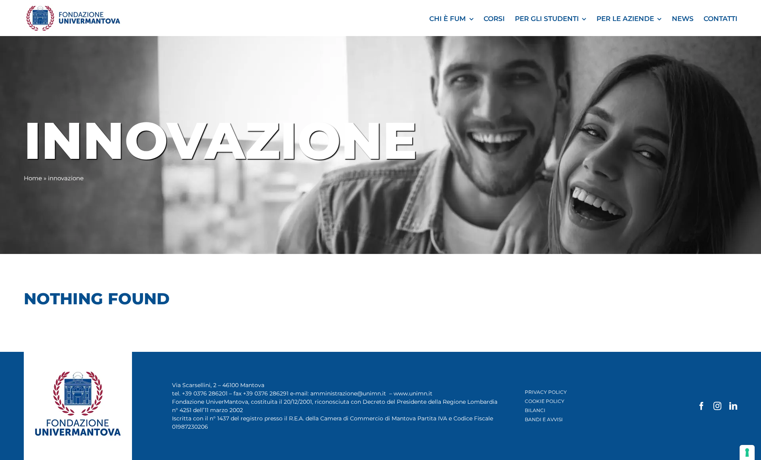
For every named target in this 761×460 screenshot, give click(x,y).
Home (33, 178)
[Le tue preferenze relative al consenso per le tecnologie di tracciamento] (747, 452)
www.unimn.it (413, 393)
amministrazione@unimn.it (348, 393)
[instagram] (717, 406)
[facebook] (702, 406)
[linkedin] (733, 406)
